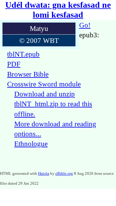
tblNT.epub (23, 54)
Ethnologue (31, 144)
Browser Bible (28, 74)
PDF (13, 64)
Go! (85, 25)
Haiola (43, 173)
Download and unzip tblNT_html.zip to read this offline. (53, 104)
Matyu (39, 28)
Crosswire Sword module (44, 84)
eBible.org (64, 173)
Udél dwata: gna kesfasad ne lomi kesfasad (58, 9)
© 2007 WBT (39, 40)
